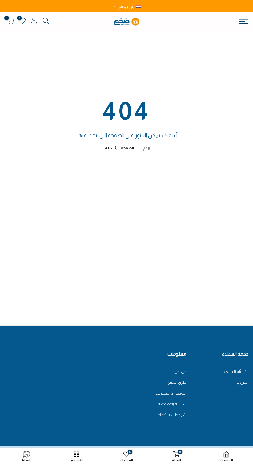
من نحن (180, 371)
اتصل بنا (242, 382)
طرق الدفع (177, 382)
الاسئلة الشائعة (236, 371)
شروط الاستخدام (171, 414)
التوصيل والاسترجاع (171, 393)
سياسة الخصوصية (171, 404)
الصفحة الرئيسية (119, 148)
